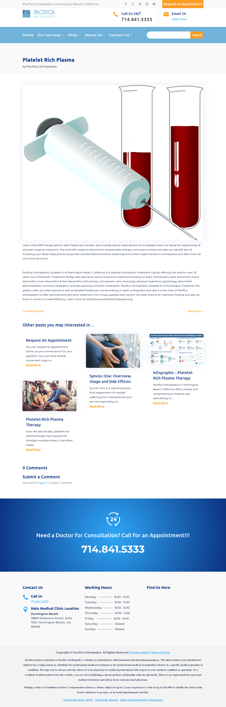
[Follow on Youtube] (154, 4)
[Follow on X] (133, 4)
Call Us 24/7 (131, 13)
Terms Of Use (160, 652)
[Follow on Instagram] (147, 4)
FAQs (72, 35)
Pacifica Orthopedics (42, 66)
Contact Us (119, 35)
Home (28, 35)
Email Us (179, 13)
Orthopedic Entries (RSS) (78, 700)
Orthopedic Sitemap (106, 700)
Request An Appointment (49, 340)
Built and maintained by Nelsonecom (141, 700)
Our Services (48, 35)
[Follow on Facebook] (126, 4)
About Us (93, 35)
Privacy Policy (139, 652)
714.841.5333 (39, 601)
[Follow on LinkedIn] (140, 4)
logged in (43, 482)
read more (33, 365)
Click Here (179, 19)
